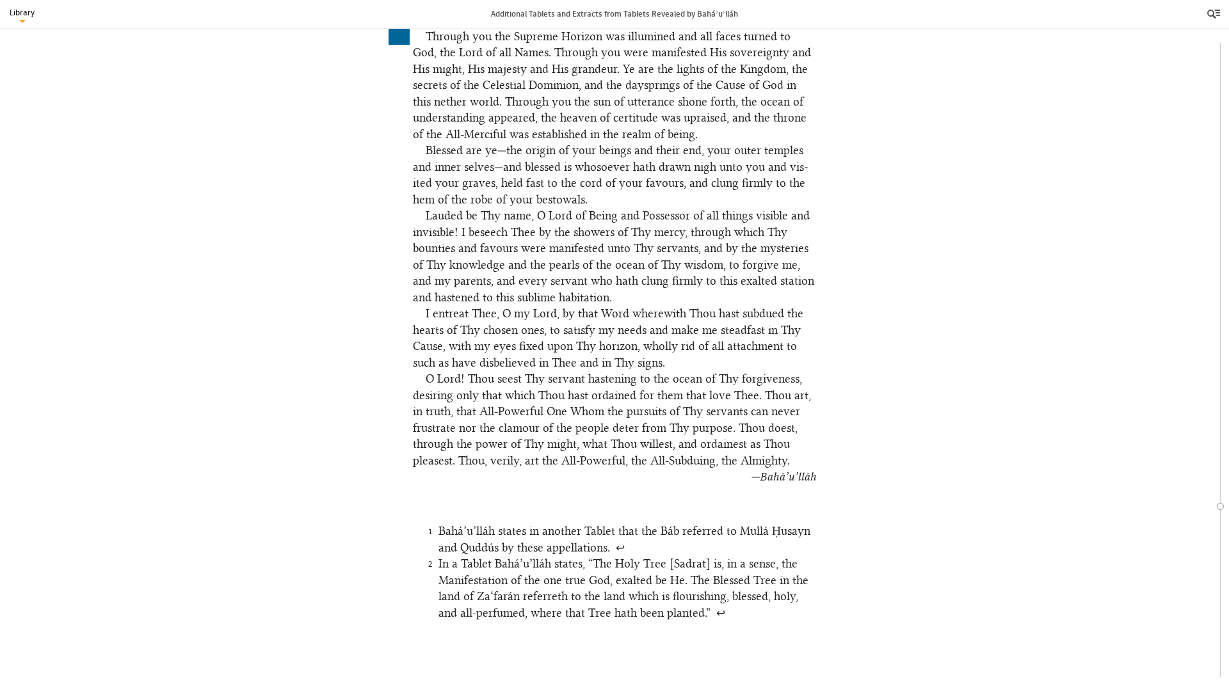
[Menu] (1215, 14)
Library (22, 12)
